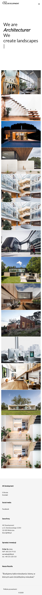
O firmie (5, 482)
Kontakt (5, 484)
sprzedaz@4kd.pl (8, 543)
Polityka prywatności (10, 578)
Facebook (5, 498)
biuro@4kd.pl (7, 522)
